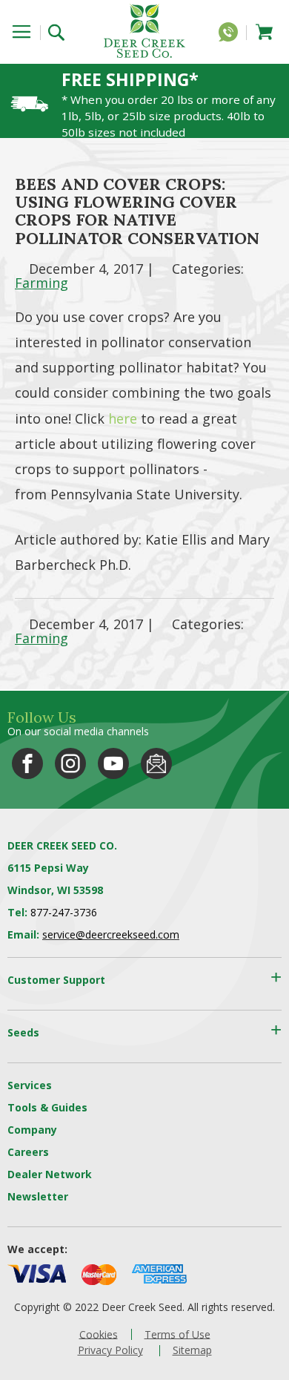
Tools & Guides (47, 1107)
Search (61, 31)
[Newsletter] (156, 763)
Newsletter (37, 1196)
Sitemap (192, 1350)
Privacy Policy (110, 1350)
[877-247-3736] (232, 34)
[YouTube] (113, 763)
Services (29, 1085)
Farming (41, 283)
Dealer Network (49, 1174)
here (122, 418)
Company (32, 1130)
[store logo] (144, 31)
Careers (28, 1152)
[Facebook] (27, 763)
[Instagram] (70, 763)
